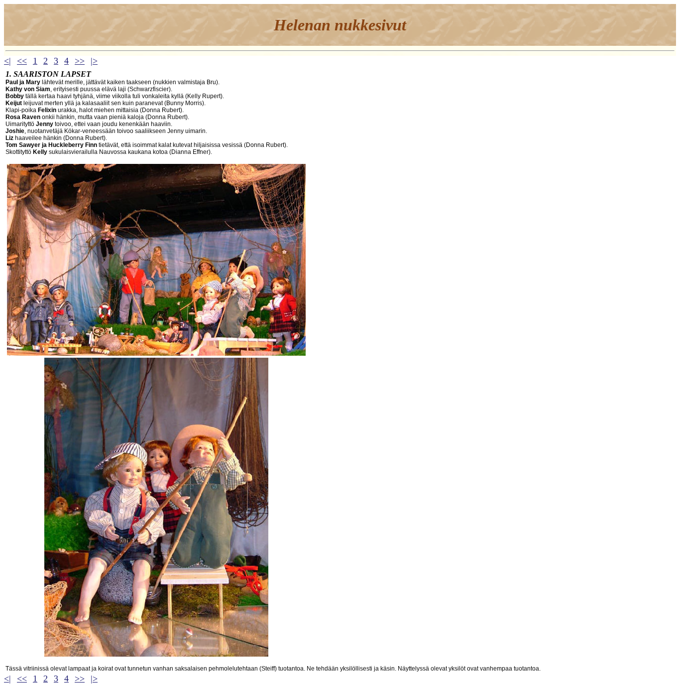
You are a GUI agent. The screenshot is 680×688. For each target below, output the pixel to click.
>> (80, 61)
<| (7, 61)
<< (22, 61)
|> (94, 61)
